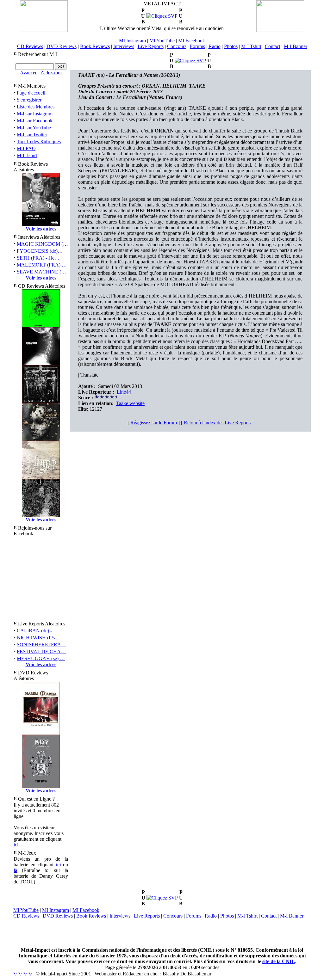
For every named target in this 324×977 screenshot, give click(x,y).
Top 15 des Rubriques (39, 141)
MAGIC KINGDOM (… (42, 244)
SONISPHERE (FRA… (41, 644)
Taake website (130, 403)
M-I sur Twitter (32, 134)
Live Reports (151, 46)
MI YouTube (162, 40)
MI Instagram (132, 40)
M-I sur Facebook (35, 120)
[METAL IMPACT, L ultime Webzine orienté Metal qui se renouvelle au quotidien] (44, 30)
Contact (272, 46)
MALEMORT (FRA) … (42, 264)
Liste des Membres (35, 106)
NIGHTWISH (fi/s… (38, 637)
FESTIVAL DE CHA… (41, 651)
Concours (176, 46)
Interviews (123, 46)
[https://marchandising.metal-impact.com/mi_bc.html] (162, 897)
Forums (197, 46)
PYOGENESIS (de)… (40, 251)
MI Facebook (191, 40)
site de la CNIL (278, 961)
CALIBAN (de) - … (37, 630)
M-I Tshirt (251, 46)
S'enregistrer (29, 99)
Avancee (28, 72)
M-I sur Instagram (35, 113)
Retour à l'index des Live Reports (217, 422)
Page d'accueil (31, 92)
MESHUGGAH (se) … (41, 658)
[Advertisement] (162, 933)
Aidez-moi (51, 72)
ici (16, 844)
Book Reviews (95, 46)
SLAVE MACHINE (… (41, 271)
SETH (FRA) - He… (38, 258)
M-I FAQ (26, 148)
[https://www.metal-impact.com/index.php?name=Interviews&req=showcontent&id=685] (190, 60)
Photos (231, 46)
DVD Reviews (62, 46)
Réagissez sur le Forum (153, 422)
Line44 (124, 392)
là (15, 870)
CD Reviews (30, 46)
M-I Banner (295, 46)
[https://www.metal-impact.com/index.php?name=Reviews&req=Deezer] (162, 16)
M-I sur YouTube (34, 127)
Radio (215, 46)
